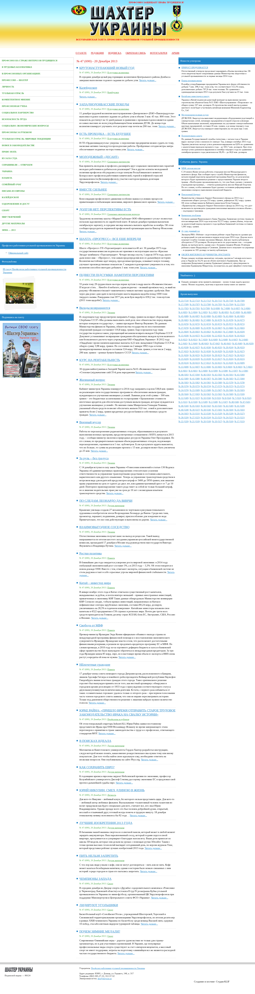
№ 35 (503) (239, 410)
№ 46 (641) (226, 344)
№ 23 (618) (206, 359)
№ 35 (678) (228, 320)
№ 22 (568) (206, 390)
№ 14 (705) (217, 304)
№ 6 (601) (183, 371)
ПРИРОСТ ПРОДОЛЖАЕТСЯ (194, 68)
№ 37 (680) (206, 320)
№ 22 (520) (183, 421)
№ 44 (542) (206, 406)
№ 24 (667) (217, 328)
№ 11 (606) (206, 367)
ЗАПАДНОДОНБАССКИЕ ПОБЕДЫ (104, 104)
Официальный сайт (18, 253)
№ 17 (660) (228, 332)
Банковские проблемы (191, 215)
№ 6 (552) (246, 398)
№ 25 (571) (239, 386)
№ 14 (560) (228, 394)
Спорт (5, 210)
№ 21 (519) (195, 421)
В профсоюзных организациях (21, 74)
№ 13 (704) (228, 304)
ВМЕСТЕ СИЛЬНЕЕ (93, 189)
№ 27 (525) (195, 418)
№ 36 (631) (195, 351)
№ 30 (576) (183, 386)
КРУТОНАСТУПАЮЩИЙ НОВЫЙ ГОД (106, 68)
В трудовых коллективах (17, 67)
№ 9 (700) (205, 308)
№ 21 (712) (206, 301)
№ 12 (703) (239, 304)
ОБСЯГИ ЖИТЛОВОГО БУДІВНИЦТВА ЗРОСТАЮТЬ (205, 255)
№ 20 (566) (228, 390)
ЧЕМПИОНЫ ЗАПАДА (95, 879)
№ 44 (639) (248, 344)
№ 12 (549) (183, 398)
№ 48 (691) (224, 312)
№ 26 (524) (206, 418)
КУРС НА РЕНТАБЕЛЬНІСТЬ (99, 360)
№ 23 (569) (195, 390)
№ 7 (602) (248, 367)
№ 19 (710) (228, 301)
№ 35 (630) (206, 351)
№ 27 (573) (217, 386)
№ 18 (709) (239, 301)
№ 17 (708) (183, 304)
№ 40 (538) (183, 410)
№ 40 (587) (206, 379)
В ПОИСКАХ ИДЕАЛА (95, 741)
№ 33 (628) (228, 351)
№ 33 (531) (195, 414)
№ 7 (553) (236, 398)
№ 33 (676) (183, 324)
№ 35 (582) (195, 383)
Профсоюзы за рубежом (17, 132)
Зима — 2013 (9, 230)
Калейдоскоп (10, 197)
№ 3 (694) (193, 312)
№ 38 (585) (228, 379)
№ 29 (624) (206, 355)
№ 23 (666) (228, 328)
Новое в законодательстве (18, 145)
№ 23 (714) (183, 301)
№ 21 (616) (228, 359)
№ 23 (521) (239, 418)
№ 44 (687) (195, 316)
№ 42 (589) (183, 379)
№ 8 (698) (215, 308)
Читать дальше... (147, 80)
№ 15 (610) (228, 363)
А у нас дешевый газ (190, 231)
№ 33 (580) (217, 383)
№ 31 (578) (239, 383)
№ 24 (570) (183, 390)
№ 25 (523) (217, 418)
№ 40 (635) (217, 347)
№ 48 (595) (183, 375)
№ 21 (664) (183, 332)
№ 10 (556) (206, 398)
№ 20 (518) (206, 421)
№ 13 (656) (206, 336)
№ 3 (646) (243, 340)
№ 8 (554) (226, 398)
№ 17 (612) (206, 363)
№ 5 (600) (203, 371)
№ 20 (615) (239, 359)
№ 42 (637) (195, 347)
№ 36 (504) (228, 410)
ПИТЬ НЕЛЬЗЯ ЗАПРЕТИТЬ (98, 856)
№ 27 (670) (183, 328)
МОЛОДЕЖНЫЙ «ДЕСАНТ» (99, 157)
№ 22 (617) (217, 359)
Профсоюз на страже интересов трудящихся (29, 61)
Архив (175, 53)
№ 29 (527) (239, 414)
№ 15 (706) (206, 304)
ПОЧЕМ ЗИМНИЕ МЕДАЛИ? (99, 931)
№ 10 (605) (217, 367)
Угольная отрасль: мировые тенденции (26, 139)
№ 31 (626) (183, 355)
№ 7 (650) (203, 340)
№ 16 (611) (217, 363)
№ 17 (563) (195, 394)
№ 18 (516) (228, 421)
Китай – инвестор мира (95, 583)
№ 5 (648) (223, 340)
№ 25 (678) (206, 328)
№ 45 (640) (237, 344)
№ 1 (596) (243, 371)
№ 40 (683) (239, 316)
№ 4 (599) (213, 371)
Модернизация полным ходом (195, 115)
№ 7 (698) (225, 308)
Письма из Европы (13, 191)
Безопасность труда (14, 119)
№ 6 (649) (213, 340)
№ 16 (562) (206, 394)
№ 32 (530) (206, 414)
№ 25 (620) (183, 359)
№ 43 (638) (183, 347)
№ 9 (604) (227, 367)
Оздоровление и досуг (16, 204)
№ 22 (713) (195, 301)
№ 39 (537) (195, 410)
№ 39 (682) (183, 320)
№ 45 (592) (217, 375)
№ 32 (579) (228, 383)
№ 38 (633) (239, 347)
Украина (7, 171)
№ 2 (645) (183, 344)
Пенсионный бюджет (190, 194)
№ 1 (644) (193, 344)
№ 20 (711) (217, 301)
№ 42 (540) (228, 406)
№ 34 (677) (239, 320)
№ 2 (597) (233, 371)
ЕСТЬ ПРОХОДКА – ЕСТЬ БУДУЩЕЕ (105, 134)
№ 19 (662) (206, 332)
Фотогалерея (158, 53)
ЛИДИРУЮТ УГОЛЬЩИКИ (98, 905)
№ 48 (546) (234, 402)
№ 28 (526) (183, 418)
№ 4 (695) (183, 312)
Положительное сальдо (191, 136)
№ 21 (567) (217, 390)
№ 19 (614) (183, 363)
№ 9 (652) (183, 340)
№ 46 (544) (183, 406)
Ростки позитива (90, 553)
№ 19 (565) (239, 390)
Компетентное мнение (16, 100)
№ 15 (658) (183, 336)
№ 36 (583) (183, 383)
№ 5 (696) (245, 308)
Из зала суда (9, 158)
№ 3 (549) (203, 402)
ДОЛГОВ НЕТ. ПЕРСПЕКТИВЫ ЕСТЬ (105, 209)
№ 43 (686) (206, 316)
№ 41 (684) (228, 316)
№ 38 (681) (195, 320)
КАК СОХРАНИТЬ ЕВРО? (97, 767)
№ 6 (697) (235, 308)
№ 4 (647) (233, 340)
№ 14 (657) (195, 336)
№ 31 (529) (217, 414)
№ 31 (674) (206, 324)
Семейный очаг (11, 185)
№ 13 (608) (183, 367)
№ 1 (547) (223, 402)
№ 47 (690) (235, 312)
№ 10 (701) (195, 308)
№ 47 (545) (245, 402)
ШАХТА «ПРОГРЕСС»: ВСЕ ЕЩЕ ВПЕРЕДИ (110, 239)
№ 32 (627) (239, 351)
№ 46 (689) (246, 312)
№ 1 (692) (213, 312)
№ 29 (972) (228, 324)
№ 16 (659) (239, 332)
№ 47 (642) (215, 344)
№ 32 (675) (195, 324)
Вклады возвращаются (94, 308)
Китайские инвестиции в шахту (195, 96)
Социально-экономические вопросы (25, 126)
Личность (8, 87)
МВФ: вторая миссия (190, 168)
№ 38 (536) (206, 410)
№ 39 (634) (228, 347)
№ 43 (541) (217, 406)
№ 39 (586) (217, 379)
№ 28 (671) (239, 324)
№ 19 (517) (217, 421)
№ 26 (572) (228, 386)
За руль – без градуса (94, 458)
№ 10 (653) (239, 336)
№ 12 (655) (217, 336)
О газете (81, 53)
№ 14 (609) (239, 363)
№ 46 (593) (206, 375)
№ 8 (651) (193, 340)
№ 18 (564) (183, 394)
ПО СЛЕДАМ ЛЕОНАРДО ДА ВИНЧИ (105, 501)
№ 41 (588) (195, 379)
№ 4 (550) (193, 402)
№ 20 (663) (195, 332)
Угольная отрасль (13, 93)
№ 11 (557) (195, 398)
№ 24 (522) (228, 418)
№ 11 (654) (228, 336)
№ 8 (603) (237, 367)
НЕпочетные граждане (94, 664)
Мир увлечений (11, 217)
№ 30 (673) (217, 324)
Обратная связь (136, 53)
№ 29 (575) (195, 386)
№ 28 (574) (206, 386)
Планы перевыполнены (191, 81)
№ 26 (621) (239, 355)
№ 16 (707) (195, 304)
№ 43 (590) (239, 375)
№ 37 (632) (183, 351)
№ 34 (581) (206, 383)
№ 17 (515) (239, 421)
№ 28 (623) (217, 355)
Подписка (114, 53)
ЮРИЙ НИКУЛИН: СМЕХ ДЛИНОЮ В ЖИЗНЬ (112, 790)
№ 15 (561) (217, 394)
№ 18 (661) (217, 332)
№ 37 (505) (217, 410)
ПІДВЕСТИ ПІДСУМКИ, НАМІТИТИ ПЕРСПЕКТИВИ (116, 275)
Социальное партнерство (18, 113)
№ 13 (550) (239, 394)
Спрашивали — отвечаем (17, 165)
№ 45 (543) (195, 406)
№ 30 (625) (195, 355)
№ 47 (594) (195, 375)
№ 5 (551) (183, 402)
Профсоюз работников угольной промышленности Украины (118, 968)
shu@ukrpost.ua (105, 979)
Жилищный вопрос (92, 380)
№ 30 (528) (228, 414)
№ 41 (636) (206, 347)
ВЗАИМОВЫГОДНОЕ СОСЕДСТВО (104, 527)
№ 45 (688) (183, 316)
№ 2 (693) (203, 312)
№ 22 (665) (239, 328)
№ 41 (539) (239, 406)
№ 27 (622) (228, 355)
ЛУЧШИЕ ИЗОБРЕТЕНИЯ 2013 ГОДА (105, 823)
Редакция (97, 53)
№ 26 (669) (195, 328)
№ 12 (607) (195, 367)
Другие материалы (13, 224)
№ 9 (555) (216, 398)
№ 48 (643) (204, 344)
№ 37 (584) (239, 379)
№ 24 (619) (195, 359)
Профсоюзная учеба (14, 106)
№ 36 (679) (217, 320)
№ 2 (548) (213, 402)
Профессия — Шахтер (15, 80)
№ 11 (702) (183, 308)
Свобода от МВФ (91, 625)
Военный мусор (90, 422)
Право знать (9, 152)
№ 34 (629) (217, 351)
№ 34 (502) (183, 414)
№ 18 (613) (195, 363)
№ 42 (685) (217, 316)
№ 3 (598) (223, 371)
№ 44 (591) (228, 375)
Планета (7, 178)
